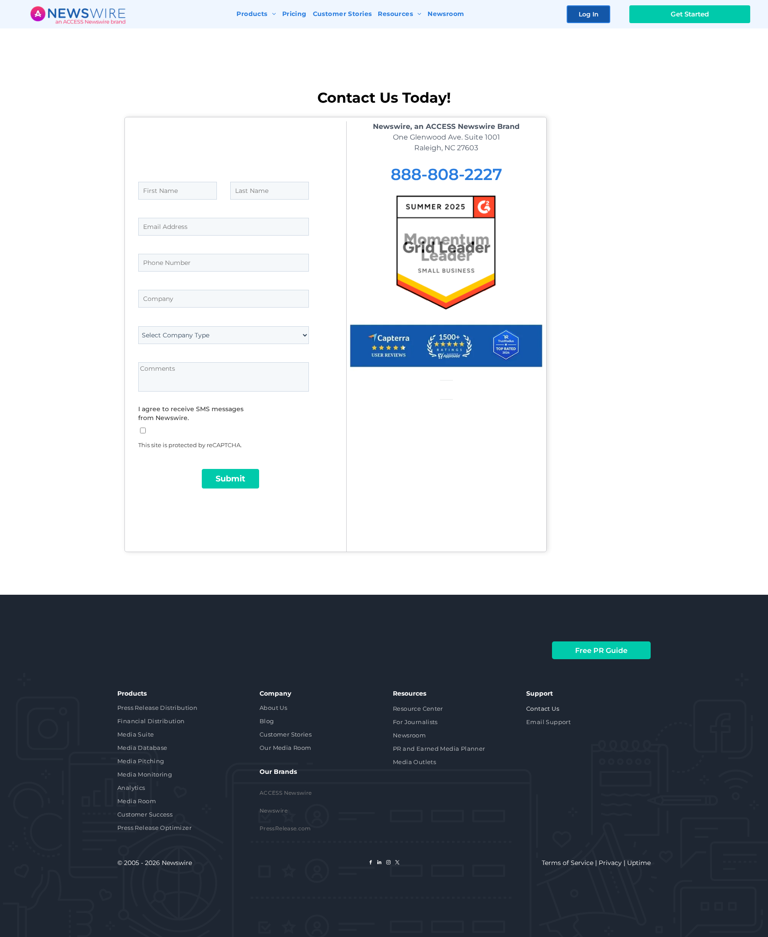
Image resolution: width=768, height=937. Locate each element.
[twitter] (397, 863)
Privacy (610, 863)
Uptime (639, 863)
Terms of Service (567, 863)
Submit (230, 479)
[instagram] (388, 863)
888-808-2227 (446, 174)
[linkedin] (379, 863)
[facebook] (370, 863)
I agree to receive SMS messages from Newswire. (191, 413)
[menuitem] (256, 13)
